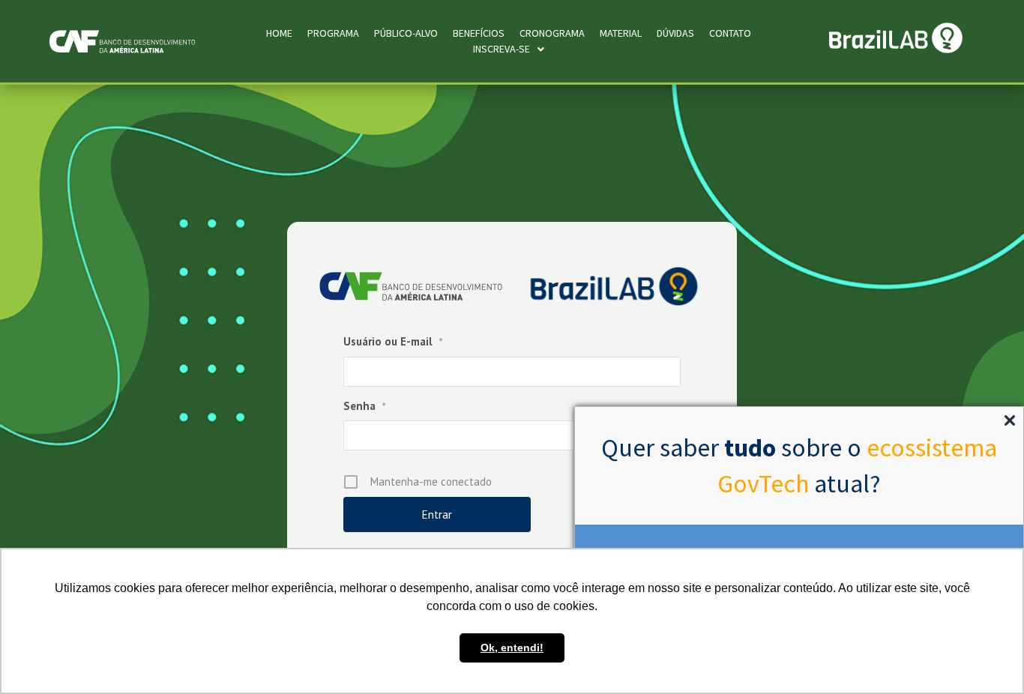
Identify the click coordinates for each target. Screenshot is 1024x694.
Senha (364, 406)
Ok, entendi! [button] (512, 648)
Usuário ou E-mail (392, 341)
